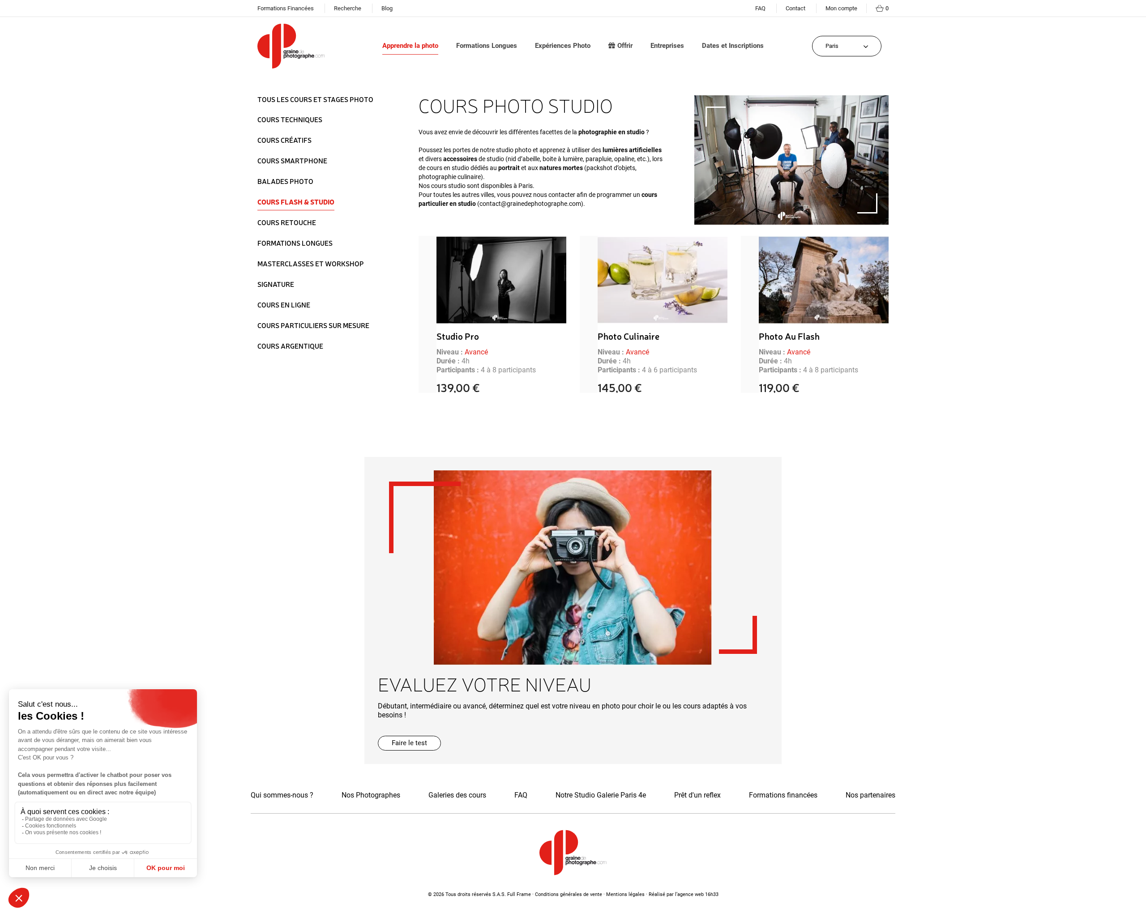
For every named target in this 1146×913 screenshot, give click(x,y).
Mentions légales (625, 894)
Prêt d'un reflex (697, 795)
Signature (275, 284)
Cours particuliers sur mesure (313, 325)
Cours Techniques (289, 119)
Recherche (347, 8)
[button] (409, 743)
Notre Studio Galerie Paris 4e (601, 795)
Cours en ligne (283, 304)
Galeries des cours (457, 795)
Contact (795, 8)
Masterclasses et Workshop (310, 263)
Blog (387, 8)
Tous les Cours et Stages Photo (315, 100)
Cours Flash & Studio (295, 201)
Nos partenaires (870, 795)
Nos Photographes (371, 795)
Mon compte (841, 8)
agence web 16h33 (697, 894)
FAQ (760, 8)
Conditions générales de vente (568, 894)
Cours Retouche (286, 222)
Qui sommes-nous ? (282, 795)
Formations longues (295, 243)
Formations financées (783, 795)
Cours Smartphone (292, 160)
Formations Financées (285, 8)
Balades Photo (285, 181)
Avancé (476, 352)
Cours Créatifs (284, 140)
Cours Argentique (290, 345)
